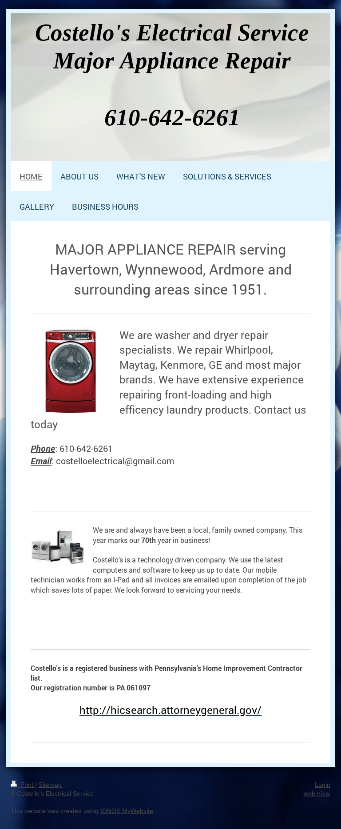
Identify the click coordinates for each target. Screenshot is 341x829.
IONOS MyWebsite (126, 810)
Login (322, 784)
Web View (316, 793)
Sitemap (50, 784)
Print (27, 784)
